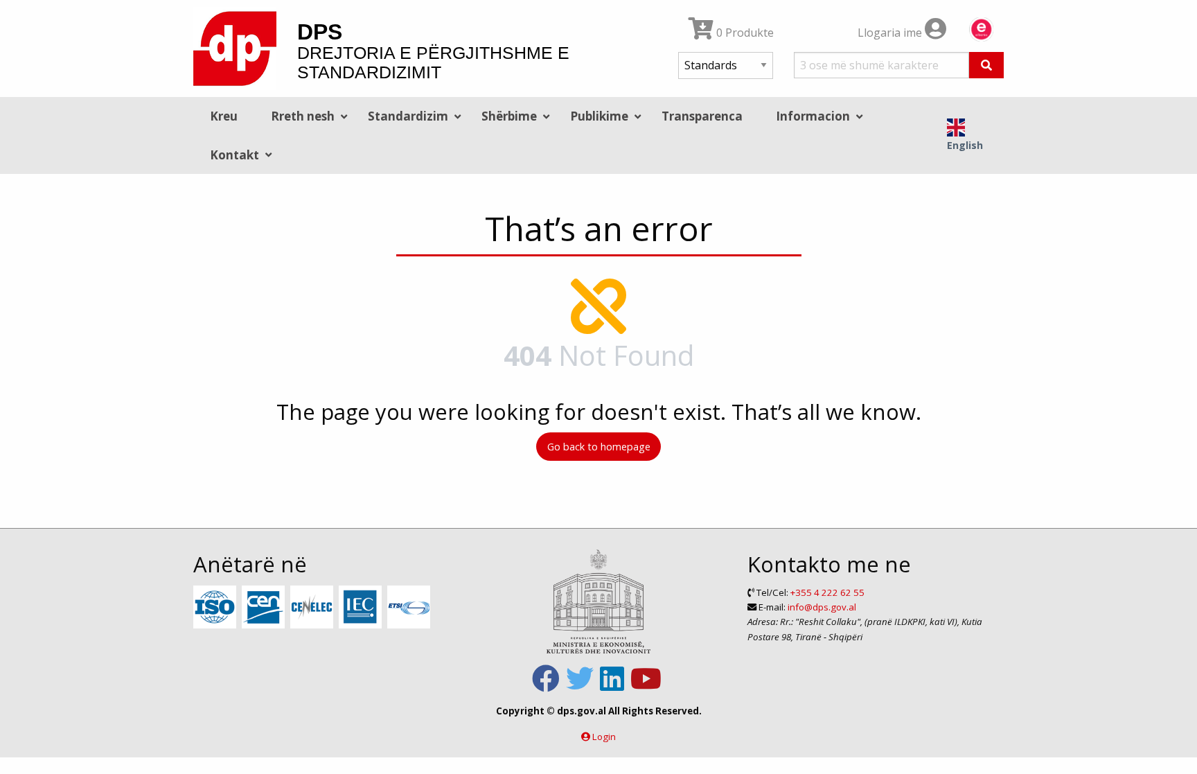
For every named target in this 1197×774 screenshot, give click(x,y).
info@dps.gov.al (822, 607)
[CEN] (265, 607)
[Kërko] (986, 65)
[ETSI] (410, 607)
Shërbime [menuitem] (509, 116)
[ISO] (216, 607)
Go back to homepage (598, 446)
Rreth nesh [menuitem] (303, 116)
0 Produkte (743, 32)
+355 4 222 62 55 (827, 592)
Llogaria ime (891, 32)
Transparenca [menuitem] (702, 116)
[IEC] (362, 607)
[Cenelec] (313, 607)
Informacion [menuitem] (813, 116)
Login (604, 736)
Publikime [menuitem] (599, 116)
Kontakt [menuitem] (234, 155)
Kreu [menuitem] (224, 116)
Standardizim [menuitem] (408, 116)
